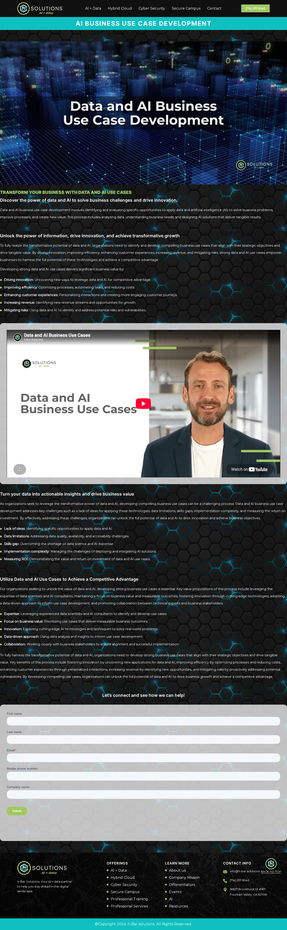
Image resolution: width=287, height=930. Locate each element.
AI (171, 899)
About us (177, 870)
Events (175, 892)
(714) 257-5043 (255, 8)
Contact (214, 8)
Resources (178, 906)
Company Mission (184, 877)
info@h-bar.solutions (245, 871)
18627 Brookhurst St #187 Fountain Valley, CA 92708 (248, 892)
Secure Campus (186, 8)
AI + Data (93, 8)
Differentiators (182, 885)
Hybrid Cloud (120, 8)
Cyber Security (152, 8)
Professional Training (129, 899)
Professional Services (129, 906)
